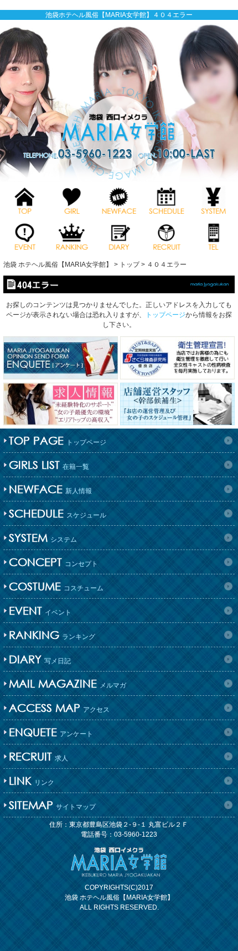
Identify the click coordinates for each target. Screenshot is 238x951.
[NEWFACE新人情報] (118, 200)
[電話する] (213, 235)
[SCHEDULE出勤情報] (166, 200)
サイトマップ (52, 805)
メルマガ (67, 683)
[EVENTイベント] (24, 235)
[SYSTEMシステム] (213, 200)
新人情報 (50, 489)
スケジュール (57, 513)
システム (43, 537)
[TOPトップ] (24, 200)
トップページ (165, 315)
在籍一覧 (49, 464)
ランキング (52, 634)
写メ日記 (40, 659)
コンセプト (53, 562)
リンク (31, 780)
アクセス (59, 707)
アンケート (51, 732)
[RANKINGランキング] (71, 235)
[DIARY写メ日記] (118, 235)
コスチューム (56, 586)
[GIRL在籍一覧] (71, 200)
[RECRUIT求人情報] (166, 235)
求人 (38, 756)
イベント (40, 610)
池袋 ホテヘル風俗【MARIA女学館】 (119, 897)
